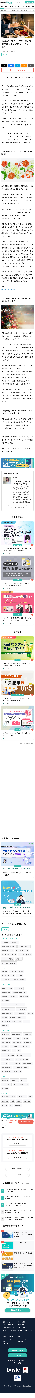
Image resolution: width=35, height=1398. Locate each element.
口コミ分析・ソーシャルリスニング (11, 1021)
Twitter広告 (27, 1034)
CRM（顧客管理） (7, 1013)
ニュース (4, 1105)
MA (30, 10)
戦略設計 (4, 971)
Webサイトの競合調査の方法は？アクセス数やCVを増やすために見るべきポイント (17, 584)
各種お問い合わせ (8, 1336)
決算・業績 (5, 1101)
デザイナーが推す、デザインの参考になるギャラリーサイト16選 (17, 734)
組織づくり (14, 1080)
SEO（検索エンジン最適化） (10, 942)
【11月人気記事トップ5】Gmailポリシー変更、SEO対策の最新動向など (16, 699)
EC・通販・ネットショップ (17, 1017)
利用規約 (20, 1336)
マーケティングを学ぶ (9, 1327)
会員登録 (30, 2)
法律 (13, 1101)
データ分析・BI (17, 545)
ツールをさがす (22, 1322)
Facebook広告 (16, 1034)
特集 (6, 6)
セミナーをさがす (8, 1325)
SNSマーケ (7, 10)
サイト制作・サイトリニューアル (19, 1046)
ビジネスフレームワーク (8, 1097)
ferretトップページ (17, 1175)
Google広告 (5, 1034)
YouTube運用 (6, 1042)
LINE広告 (25, 1038)
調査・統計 (27, 1101)
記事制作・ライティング (23, 1055)
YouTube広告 (17, 1042)
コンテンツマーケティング (9, 955)
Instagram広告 (6, 1038)
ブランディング (6, 1084)
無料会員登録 (18, 1350)
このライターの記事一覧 (17, 507)
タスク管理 (5, 1088)
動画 (29, 6)
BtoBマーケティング (25, 955)
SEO (2, 10)
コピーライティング (7, 1059)
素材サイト (5, 1026)
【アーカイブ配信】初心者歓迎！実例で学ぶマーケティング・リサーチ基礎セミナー (17, 549)
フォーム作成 (18, 988)
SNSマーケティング (24, 946)
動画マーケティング (7, 950)
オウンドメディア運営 (8, 1055)
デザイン (5, 55)
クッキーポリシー (23, 1339)
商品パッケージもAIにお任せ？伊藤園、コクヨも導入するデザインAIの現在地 (17, 664)
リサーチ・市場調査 (7, 959)
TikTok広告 (27, 1042)
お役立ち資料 (12, 6)
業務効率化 (5, 1080)
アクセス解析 (5, 1001)
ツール (19, 6)
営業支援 (4, 1017)
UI (13, 1051)
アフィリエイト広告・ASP (9, 963)
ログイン (21, 2)
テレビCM (4, 1046)
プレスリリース (7, 1343)
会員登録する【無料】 (25, 1122)
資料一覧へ (17, 1157)
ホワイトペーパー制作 (22, 1059)
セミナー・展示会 (17, 614)
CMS (18, 10)
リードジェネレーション (16, 971)
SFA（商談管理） (19, 1013)
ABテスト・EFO (24, 10)
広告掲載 (20, 1341)
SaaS (19, 1101)
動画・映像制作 (24, 996)
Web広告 (13, 10)
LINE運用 (16, 1038)
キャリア (23, 1080)
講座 (33, 6)
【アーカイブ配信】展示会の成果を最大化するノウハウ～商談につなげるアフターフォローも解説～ (17, 619)
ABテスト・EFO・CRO (19, 992)
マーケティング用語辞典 (9, 1330)
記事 (2, 6)
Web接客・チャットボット (9, 996)
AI (10, 1105)
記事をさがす (6, 1322)
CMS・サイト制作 (7, 988)
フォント (26, 1021)
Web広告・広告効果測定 (8, 946)
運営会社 (5, 1341)
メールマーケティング (17, 695)
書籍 (30, 1097)
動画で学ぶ (21, 1325)
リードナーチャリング (8, 975)
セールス (19, 975)
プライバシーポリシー (9, 1339)
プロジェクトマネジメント (21, 1084)
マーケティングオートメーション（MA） (13, 1005)
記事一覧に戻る (17, 1169)
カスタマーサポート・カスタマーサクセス (13, 980)
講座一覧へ (17, 1143)
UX (19, 1051)
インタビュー (22, 1097)
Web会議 (30, 1013)
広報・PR (18, 959)
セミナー (24, 6)
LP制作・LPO (6, 992)
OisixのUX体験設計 (8, 289)
